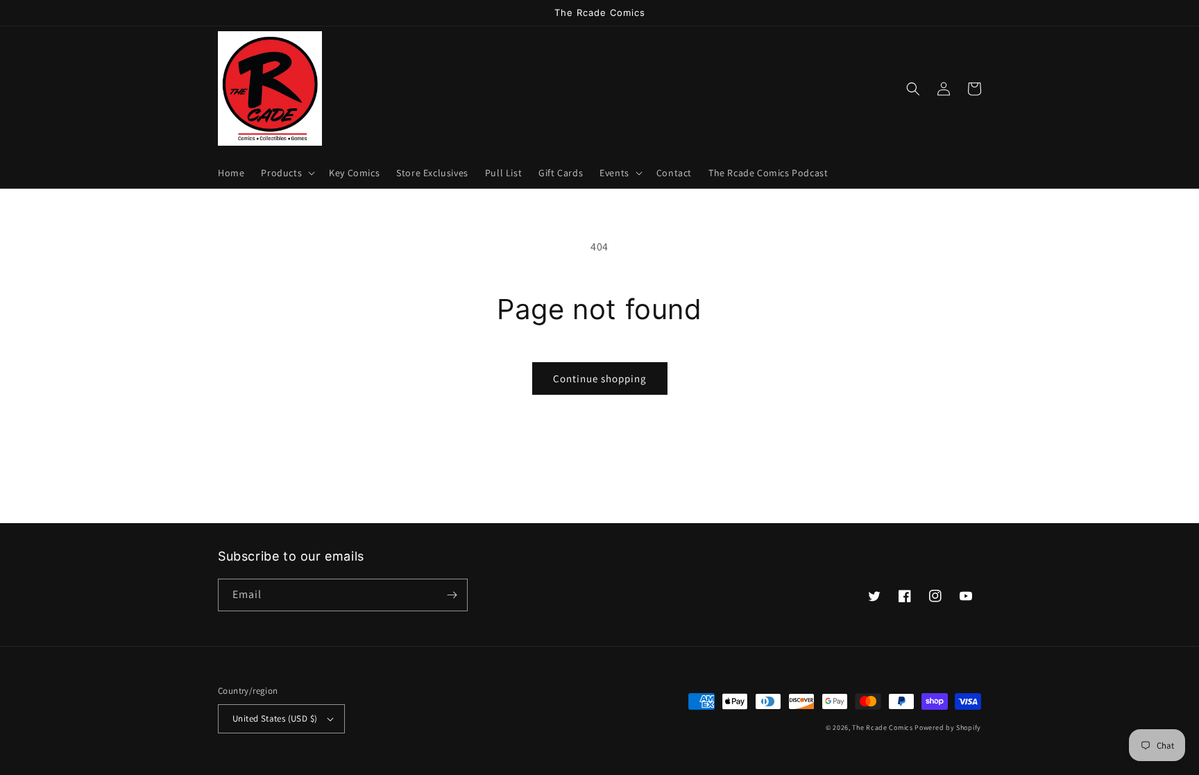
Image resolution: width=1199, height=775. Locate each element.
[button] (287, 172)
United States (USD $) (274, 718)
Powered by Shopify (948, 727)
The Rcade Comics (882, 727)
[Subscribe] (451, 595)
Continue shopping (600, 378)
